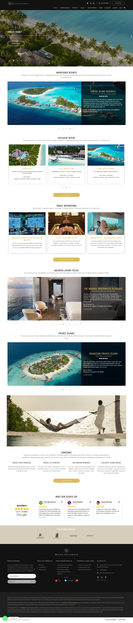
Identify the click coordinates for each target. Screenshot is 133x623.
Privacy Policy (122, 619)
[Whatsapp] (5, 618)
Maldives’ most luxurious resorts (29, 607)
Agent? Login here (101, 580)
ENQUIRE (118, 3)
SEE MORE (66, 195)
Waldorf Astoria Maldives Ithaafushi (64, 572)
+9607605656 (103, 570)
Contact (115, 7)
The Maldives (42, 567)
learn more (16, 43)
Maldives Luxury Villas (84, 567)
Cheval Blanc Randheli (63, 569)
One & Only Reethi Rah (63, 567)
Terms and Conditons (110, 619)
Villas (82, 7)
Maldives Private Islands (85, 569)
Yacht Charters (92, 7)
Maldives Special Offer (85, 565)
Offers (101, 7)
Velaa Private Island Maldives (64, 565)
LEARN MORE (87, 114)
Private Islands (64, 7)
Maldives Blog (42, 569)
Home (55, 7)
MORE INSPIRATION (66, 259)
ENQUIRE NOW (66, 480)
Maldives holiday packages (70, 602)
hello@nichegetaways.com (107, 572)
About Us (41, 565)
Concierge (107, 7)
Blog (120, 7)
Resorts (74, 7)
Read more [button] (42, 517)
